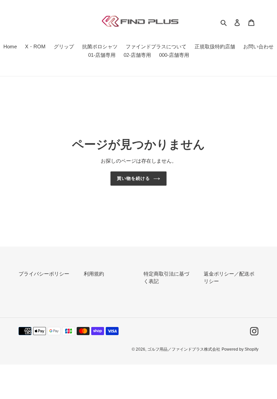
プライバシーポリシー (44, 274)
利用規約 (94, 274)
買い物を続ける (133, 178)
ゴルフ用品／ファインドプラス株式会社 (183, 349)
